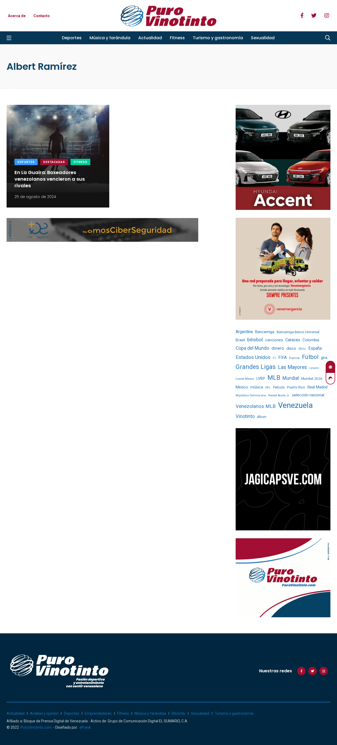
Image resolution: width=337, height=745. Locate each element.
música (256, 387)
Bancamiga (264, 331)
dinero (277, 348)
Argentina (244, 331)
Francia (294, 358)
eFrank (85, 727)
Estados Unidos (253, 357)
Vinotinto (245, 416)
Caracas (292, 339)
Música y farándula (110, 38)
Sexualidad (263, 38)
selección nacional (308, 395)
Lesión (314, 368)
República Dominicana (251, 395)
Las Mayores (292, 367)
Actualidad (150, 38)
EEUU (302, 349)
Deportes (72, 38)
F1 (274, 358)
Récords (178, 713)
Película (279, 387)
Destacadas (54, 162)
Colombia (311, 340)
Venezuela (295, 405)
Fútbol (310, 357)
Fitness (177, 38)
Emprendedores (98, 713)
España (315, 348)
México (242, 387)
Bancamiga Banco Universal (298, 332)
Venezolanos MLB (256, 406)
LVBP (260, 378)
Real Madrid (318, 387)
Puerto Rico (296, 387)
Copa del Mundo (252, 348)
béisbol (255, 340)
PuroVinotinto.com (36, 727)
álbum (261, 417)
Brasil (240, 340)
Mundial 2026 (312, 378)
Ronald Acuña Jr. (279, 395)
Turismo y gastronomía (218, 38)
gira (324, 357)
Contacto (41, 16)
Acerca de (17, 16)
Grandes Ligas (256, 367)
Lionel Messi (245, 379)
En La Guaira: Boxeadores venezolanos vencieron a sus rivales (49, 179)
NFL (268, 387)
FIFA (282, 357)
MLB (273, 377)
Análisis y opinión (44, 713)
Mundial (291, 378)
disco (291, 348)
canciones (274, 340)
